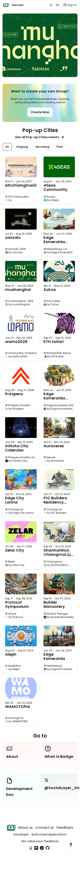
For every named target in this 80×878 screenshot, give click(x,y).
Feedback (64, 827)
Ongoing (22, 147)
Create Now (40, 112)
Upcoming (42, 147)
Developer (21, 834)
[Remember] (31, 848)
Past (60, 147)
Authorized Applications (48, 834)
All (7, 147)
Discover (18, 5)
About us (25, 827)
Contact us (44, 827)
